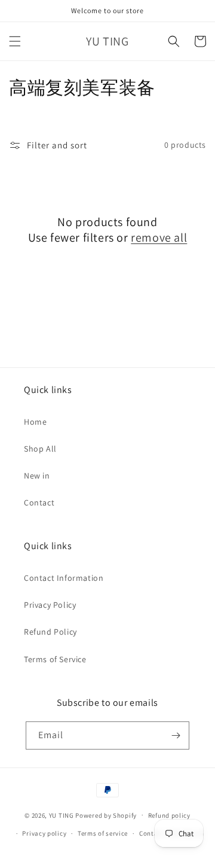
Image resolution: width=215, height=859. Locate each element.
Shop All (40, 448)
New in (37, 475)
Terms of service (103, 833)
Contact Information (63, 577)
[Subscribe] (175, 735)
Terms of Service (55, 659)
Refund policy (169, 815)
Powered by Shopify (106, 815)
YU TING (61, 815)
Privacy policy (44, 833)
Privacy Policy (50, 604)
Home (35, 421)
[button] (15, 41)
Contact (39, 502)
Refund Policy (50, 631)
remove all (159, 237)
